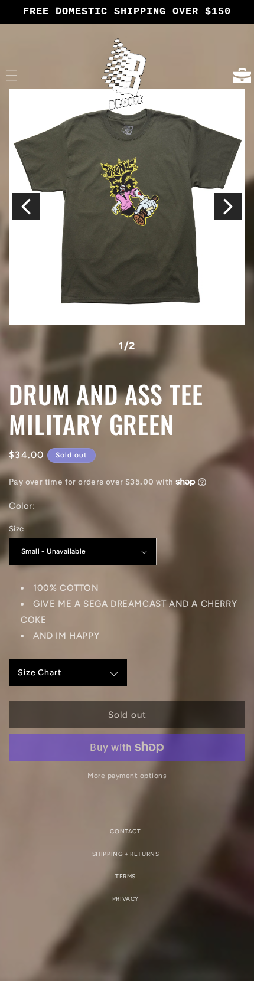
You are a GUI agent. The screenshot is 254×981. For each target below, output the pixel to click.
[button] (12, 75)
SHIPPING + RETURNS (125, 854)
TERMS (125, 876)
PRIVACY (125, 898)
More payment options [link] (127, 775)
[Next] (228, 206)
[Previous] (26, 206)
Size (16, 528)
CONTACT (125, 831)
